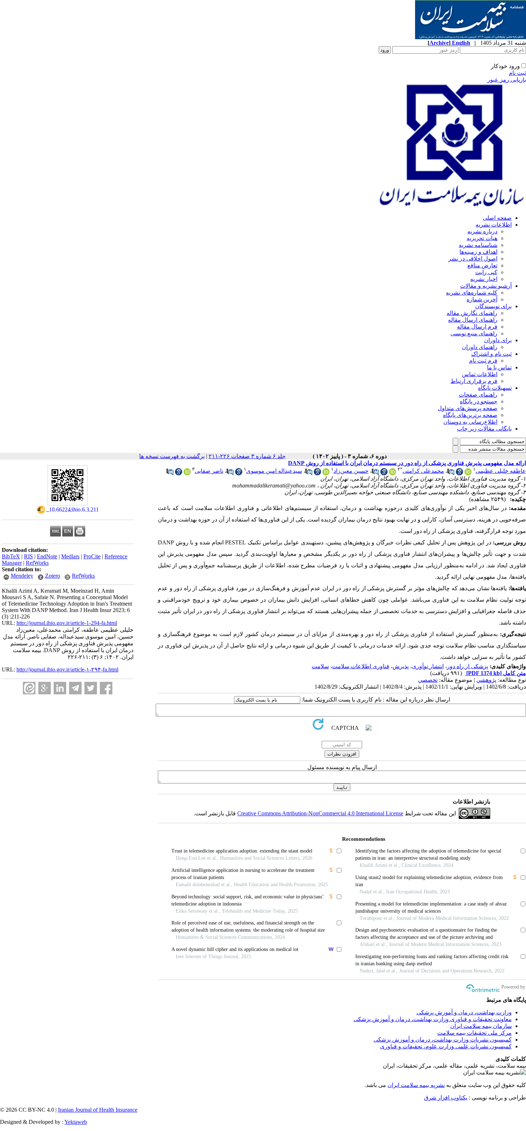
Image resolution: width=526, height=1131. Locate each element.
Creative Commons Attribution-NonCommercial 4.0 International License (320, 813)
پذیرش (401, 666)
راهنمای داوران (479, 347)
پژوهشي (486, 680)
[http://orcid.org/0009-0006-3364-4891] (468, 473)
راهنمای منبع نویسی (473, 333)
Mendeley (22, 576)
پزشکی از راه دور (467, 666)
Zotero (52, 576)
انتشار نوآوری (428, 666)
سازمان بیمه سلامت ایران (481, 1026)
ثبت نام (517, 73)
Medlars (70, 556)
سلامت (320, 666)
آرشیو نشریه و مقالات (486, 286)
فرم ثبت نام (483, 361)
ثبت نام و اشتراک (491, 354)
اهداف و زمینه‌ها (478, 252)
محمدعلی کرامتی (423, 471)
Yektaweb (75, 1122)
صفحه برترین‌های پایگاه (470, 415)
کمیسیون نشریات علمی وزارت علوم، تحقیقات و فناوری (446, 1046)
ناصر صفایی (209, 471)
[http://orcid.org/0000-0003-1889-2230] (187, 473)
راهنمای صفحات (478, 395)
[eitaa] (29, 688)
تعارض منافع (482, 265)
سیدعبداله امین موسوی (274, 471)
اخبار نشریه (483, 279)
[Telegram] (75, 688)
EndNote (47, 556)
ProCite (92, 556)
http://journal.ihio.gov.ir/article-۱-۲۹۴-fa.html (67, 669)
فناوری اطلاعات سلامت (360, 666)
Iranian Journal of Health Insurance (97, 1110)
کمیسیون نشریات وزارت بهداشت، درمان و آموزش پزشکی (443, 1040)
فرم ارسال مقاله (477, 327)
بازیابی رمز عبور (506, 80)
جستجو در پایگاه (478, 401)
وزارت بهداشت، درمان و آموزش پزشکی (464, 1012)
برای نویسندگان (493, 306)
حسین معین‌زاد (351, 471)
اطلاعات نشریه (494, 225)
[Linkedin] (60, 688)
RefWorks (37, 563)
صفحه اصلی (497, 218)
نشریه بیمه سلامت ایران (416, 1085)
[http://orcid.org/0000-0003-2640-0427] (326, 473)
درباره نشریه (482, 231)
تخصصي (428, 680)
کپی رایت (486, 272)
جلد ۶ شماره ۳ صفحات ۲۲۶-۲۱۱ (247, 456)
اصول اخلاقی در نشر (472, 259)
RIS (28, 556)
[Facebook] (106, 688)
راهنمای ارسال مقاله (472, 320)
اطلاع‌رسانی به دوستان (470, 422)
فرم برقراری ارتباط (473, 381)
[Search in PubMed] (450, 473)
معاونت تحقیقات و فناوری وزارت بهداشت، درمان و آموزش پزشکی (433, 1019)
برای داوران (498, 340)
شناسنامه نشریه (478, 245)
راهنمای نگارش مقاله (472, 313)
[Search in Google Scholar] (459, 473)
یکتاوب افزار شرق (445, 1097)
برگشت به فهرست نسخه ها (172, 456)
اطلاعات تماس (479, 374)
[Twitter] (90, 688)
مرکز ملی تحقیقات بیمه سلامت (474, 1033)
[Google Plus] (44, 688)
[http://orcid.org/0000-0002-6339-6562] (392, 473)
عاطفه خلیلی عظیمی (501, 471)
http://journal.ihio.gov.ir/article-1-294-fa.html (66, 623)
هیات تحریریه (482, 238)
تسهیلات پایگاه (495, 388)
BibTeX (11, 556)
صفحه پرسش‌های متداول (467, 408)
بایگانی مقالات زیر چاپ (484, 429)
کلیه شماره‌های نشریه (471, 293)
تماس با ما (499, 367)
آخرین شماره (482, 299)
